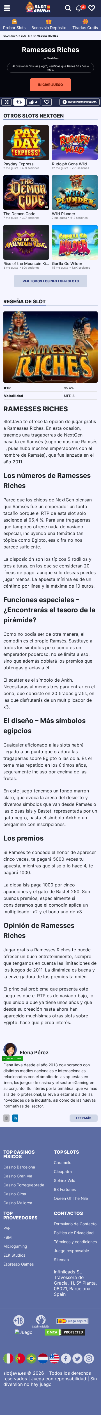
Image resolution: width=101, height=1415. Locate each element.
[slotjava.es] (38, 8)
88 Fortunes (65, 1189)
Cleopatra (63, 1171)
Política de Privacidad (74, 1232)
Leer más (83, 1118)
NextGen (53, 58)
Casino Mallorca (17, 1202)
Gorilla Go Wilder (67, 263)
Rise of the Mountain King (26, 263)
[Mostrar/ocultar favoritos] (92, 8)
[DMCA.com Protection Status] (65, 1332)
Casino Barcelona (19, 1167)
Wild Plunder (63, 213)
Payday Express (18, 163)
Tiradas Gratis (85, 27)
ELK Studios (14, 1255)
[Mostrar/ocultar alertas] (68, 8)
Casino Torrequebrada (23, 1184)
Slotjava (10, 35)
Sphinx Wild (64, 1180)
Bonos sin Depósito (48, 27)
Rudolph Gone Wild (69, 163)
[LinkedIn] (15, 1118)
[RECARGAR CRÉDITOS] (19, 102)
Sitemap (61, 1259)
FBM (7, 1237)
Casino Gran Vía (17, 1176)
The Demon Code (19, 213)
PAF (6, 1228)
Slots (25, 35)
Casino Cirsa (14, 1193)
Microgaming (15, 1246)
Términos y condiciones (75, 1241)
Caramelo (62, 1162)
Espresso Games (18, 1264)
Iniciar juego (50, 85)
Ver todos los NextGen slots (50, 281)
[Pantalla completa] (6, 102)
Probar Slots (14, 27)
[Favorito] (47, 102)
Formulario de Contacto (75, 1223)
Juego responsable (71, 1250)
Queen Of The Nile (71, 1198)
